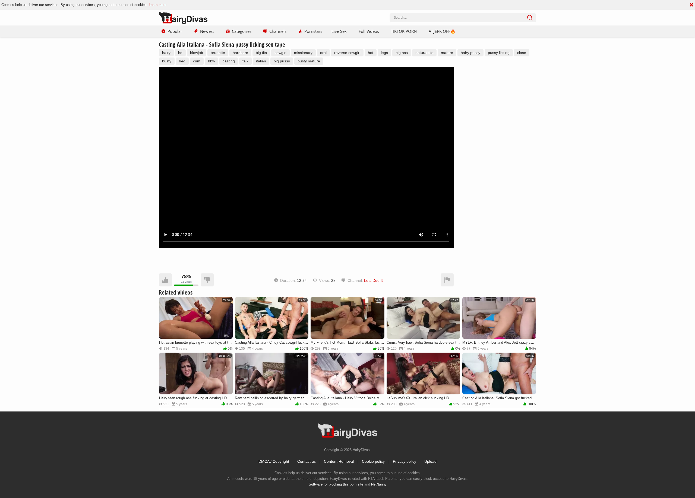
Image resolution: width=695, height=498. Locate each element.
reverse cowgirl (347, 52)
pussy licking (499, 52)
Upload (430, 461)
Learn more (157, 5)
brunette (218, 52)
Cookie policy (373, 461)
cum (196, 61)
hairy (166, 52)
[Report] (447, 279)
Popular (175, 31)
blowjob (196, 52)
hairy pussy (470, 52)
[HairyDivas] (183, 17)
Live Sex (339, 31)
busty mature (309, 61)
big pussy (282, 61)
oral (323, 52)
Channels (277, 31)
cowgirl (280, 52)
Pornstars (313, 31)
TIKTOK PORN (404, 31)
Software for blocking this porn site (336, 484)
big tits (261, 52)
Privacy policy (404, 461)
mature (447, 52)
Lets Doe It (373, 280)
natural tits (424, 52)
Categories (241, 31)
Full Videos (369, 31)
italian (261, 61)
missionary (303, 52)
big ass (402, 52)
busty (166, 61)
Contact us (306, 461)
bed (182, 61)
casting (229, 61)
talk (245, 61)
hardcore (240, 52)
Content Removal (339, 461)
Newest (207, 31)
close (521, 52)
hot (370, 52)
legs (384, 52)
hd (180, 52)
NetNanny (379, 484)
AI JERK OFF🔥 (442, 31)
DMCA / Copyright (273, 461)
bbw (211, 61)
